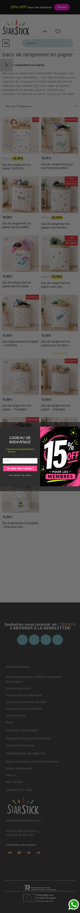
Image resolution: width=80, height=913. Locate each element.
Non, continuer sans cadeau (20, 475)
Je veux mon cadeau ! (20, 468)
